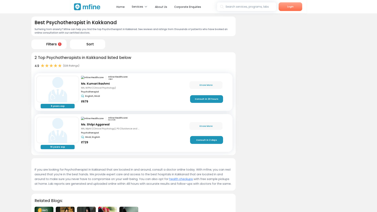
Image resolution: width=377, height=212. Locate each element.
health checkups (181, 179)
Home (120, 7)
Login (290, 6)
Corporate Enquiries (187, 7)
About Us (161, 7)
